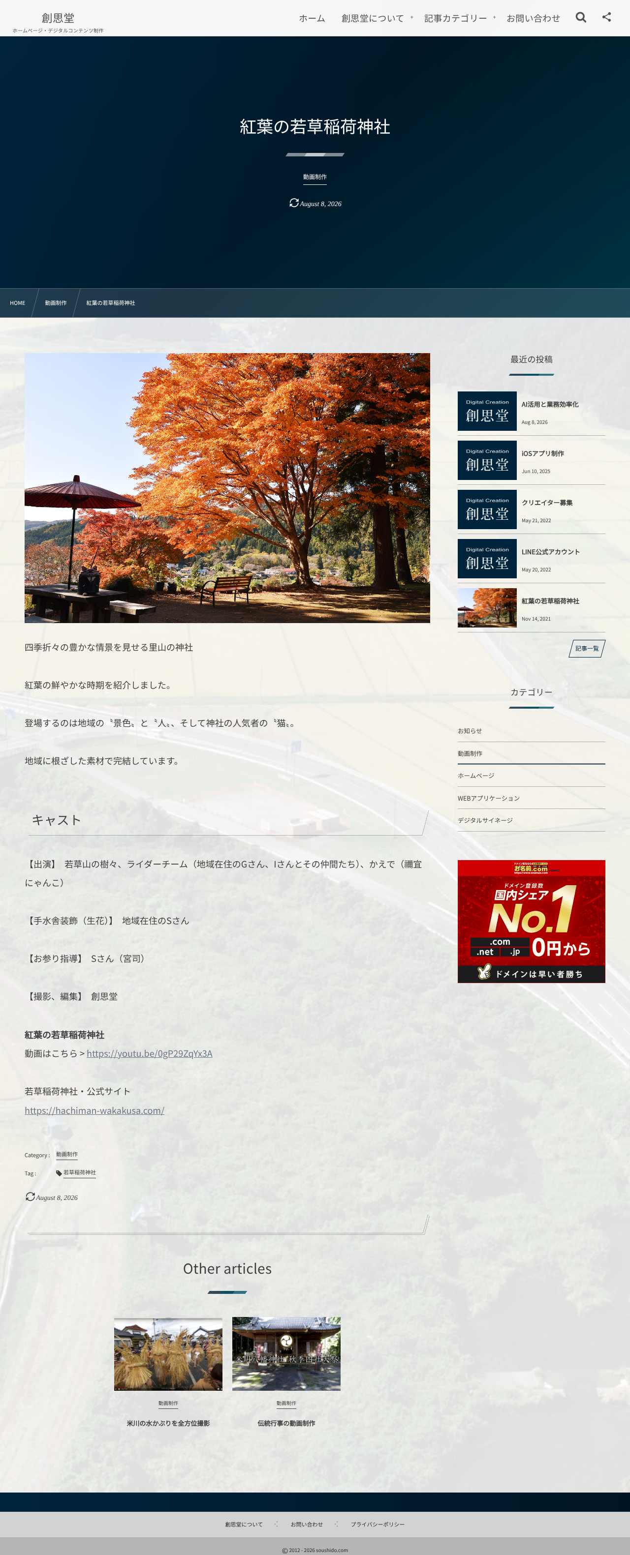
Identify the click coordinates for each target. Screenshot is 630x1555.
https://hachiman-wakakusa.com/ (94, 1110)
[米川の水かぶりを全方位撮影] (168, 1354)
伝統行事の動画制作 (286, 1423)
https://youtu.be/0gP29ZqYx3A (150, 1053)
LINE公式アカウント (551, 551)
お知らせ (470, 730)
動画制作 (470, 753)
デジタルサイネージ (485, 820)
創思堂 (58, 17)
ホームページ (476, 775)
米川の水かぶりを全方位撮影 (168, 1423)
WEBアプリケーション (489, 798)
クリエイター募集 (547, 502)
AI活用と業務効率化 (550, 404)
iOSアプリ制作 (543, 453)
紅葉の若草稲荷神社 (550, 600)
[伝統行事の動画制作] (286, 1354)
